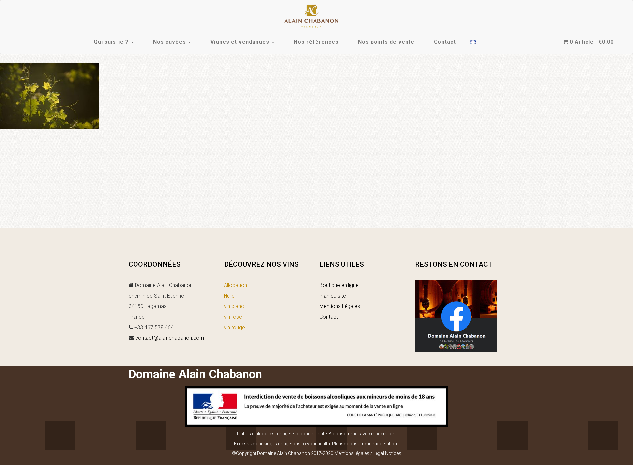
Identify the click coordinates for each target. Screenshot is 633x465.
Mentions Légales (339, 306)
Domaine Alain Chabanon (195, 374)
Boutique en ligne (339, 285)
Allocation (235, 285)
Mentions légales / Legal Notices (367, 453)
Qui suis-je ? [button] (112, 42)
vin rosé (233, 317)
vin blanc (234, 306)
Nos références (316, 42)
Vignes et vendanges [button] (240, 42)
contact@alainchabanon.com (169, 338)
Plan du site (332, 296)
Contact (445, 42)
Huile (229, 296)
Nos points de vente (386, 42)
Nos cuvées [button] (170, 42)
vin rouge (234, 327)
